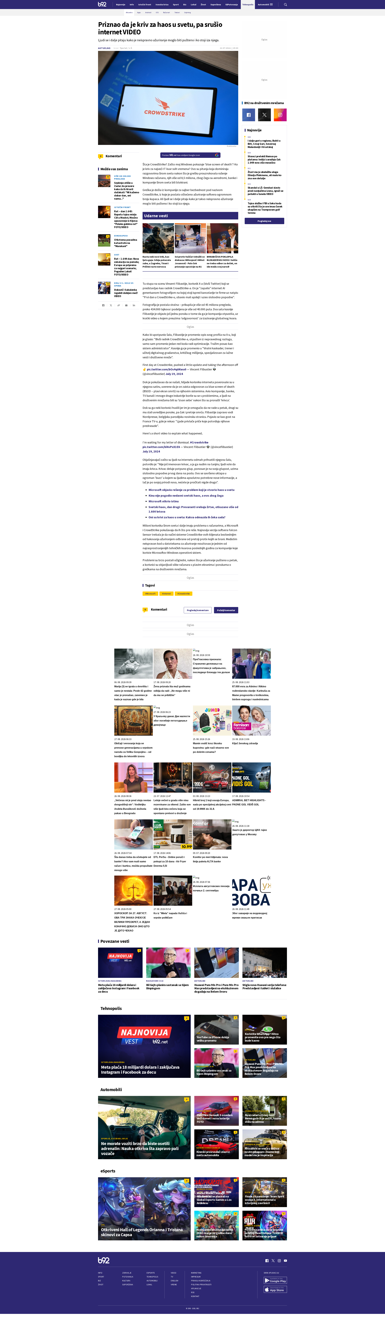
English (174, 1280)
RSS (192, 1292)
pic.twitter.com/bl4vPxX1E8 (161, 447)
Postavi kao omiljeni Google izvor (181, 155)
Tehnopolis (152, 1276)
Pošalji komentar (226, 610)
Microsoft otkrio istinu (164, 501)
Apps (247, 1029)
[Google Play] (275, 1280)
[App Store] (275, 1289)
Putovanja (127, 1276)
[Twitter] (264, 114)
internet (167, 593)
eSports (151, 1273)
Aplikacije (196, 1288)
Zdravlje (126, 1273)
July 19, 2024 (174, 374)
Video (173, 1273)
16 (108, 208)
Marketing (196, 1273)
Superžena (127, 1284)
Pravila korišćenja (200, 1280)
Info (100, 1273)
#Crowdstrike (199, 442)
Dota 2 (248, 1192)
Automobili (152, 1280)
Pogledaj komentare (198, 610)
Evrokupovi (121, 235)
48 (108, 177)
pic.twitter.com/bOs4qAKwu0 (166, 369)
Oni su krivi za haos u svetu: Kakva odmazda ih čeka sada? (187, 517)
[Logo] (102, 4)
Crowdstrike (184, 593)
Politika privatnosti (201, 1284)
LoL (103, 1224)
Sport (101, 1276)
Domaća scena (205, 1189)
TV (172, 1276)
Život (100, 1284)
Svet (116, 254)
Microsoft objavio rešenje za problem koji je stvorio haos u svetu (191, 490)
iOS (198, 1033)
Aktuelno (104, 48)
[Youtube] (285, 1260)
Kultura (126, 1280)
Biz (99, 1280)
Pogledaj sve (264, 220)
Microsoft (151, 593)
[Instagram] (280, 114)
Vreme (174, 1284)
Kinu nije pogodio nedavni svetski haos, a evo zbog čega (186, 495)
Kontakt (195, 1296)
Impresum (195, 1276)
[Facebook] (248, 114)
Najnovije (120, 4)
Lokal (149, 1284)
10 (108, 284)
